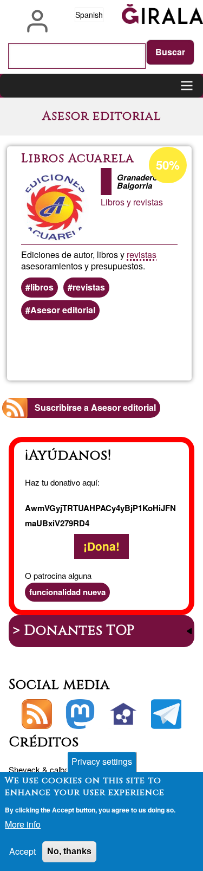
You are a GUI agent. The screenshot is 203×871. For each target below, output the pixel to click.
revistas (141, 254)
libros (42, 287)
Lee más (137, 350)
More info (23, 824)
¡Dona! (101, 546)
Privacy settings (101, 761)
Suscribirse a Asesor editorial (95, 407)
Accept (22, 851)
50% (168, 164)
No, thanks (69, 851)
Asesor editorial (62, 310)
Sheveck (24, 769)
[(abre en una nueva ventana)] (80, 714)
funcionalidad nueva (67, 592)
